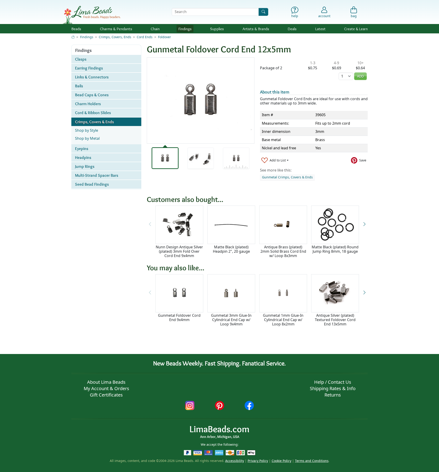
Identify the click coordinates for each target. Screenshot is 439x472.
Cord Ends (145, 37)
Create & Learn (356, 28)
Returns (332, 395)
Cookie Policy (281, 461)
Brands (256, 28)
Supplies (217, 28)
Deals (292, 28)
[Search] (263, 12)
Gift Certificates (106, 395)
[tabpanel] (200, 100)
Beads (76, 28)
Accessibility (234, 461)
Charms (116, 28)
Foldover (164, 37)
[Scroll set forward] (364, 224)
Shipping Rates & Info (333, 388)
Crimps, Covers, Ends (115, 37)
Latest (320, 28)
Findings (185, 28)
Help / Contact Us (332, 382)
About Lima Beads (106, 382)
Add (360, 76)
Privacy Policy (258, 461)
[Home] (73, 37)
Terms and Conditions (312, 461)
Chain (155, 28)
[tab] (165, 158)
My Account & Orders (106, 388)
